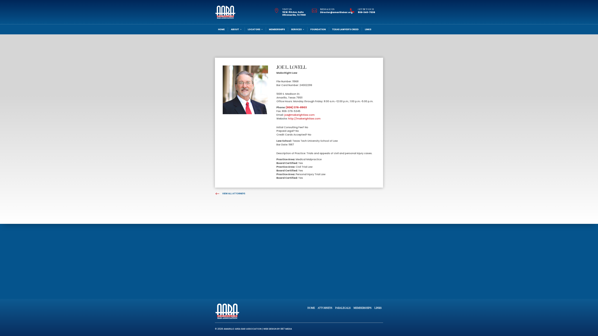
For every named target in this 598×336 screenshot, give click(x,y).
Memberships (277, 29)
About (235, 29)
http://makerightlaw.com (304, 118)
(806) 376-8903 (296, 107)
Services (296, 29)
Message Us (327, 9)
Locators (254, 29)
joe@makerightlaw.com (299, 115)
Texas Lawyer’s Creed (345, 29)
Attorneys (325, 308)
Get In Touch (366, 9)
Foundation (318, 29)
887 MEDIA (286, 328)
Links (368, 29)
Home (221, 29)
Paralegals (343, 308)
